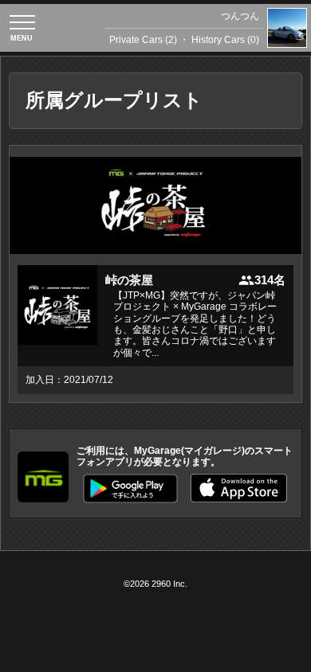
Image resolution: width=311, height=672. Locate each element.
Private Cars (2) (143, 39)
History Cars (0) (225, 39)
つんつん (240, 15)
